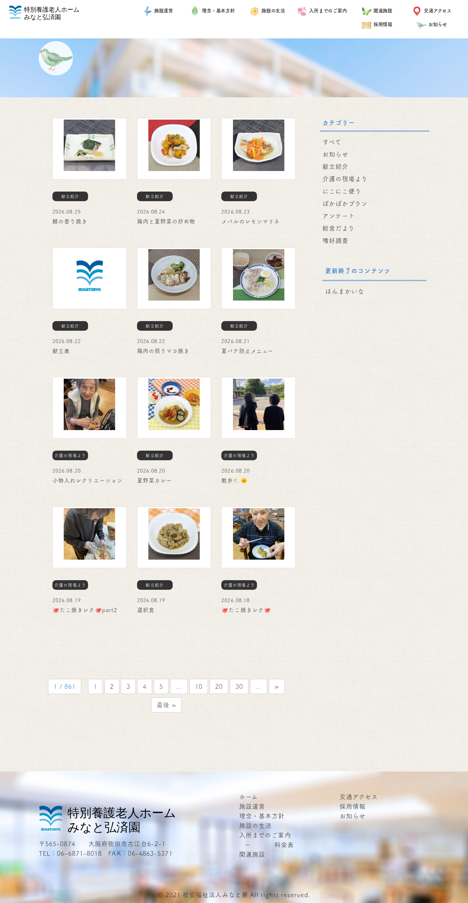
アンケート (338, 216)
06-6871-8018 (79, 853)
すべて (332, 142)
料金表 (284, 845)
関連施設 (383, 10)
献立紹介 (335, 166)
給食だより (338, 228)
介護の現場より (345, 179)
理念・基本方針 (218, 10)
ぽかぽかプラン (345, 203)
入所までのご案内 (328, 10)
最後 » (166, 705)
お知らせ (437, 24)
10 (198, 686)
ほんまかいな (344, 291)
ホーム (248, 797)
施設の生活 (273, 10)
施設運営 (163, 10)
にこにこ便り (341, 191)
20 (219, 686)
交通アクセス (438, 10)
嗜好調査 (335, 240)
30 (239, 686)
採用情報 (383, 24)
